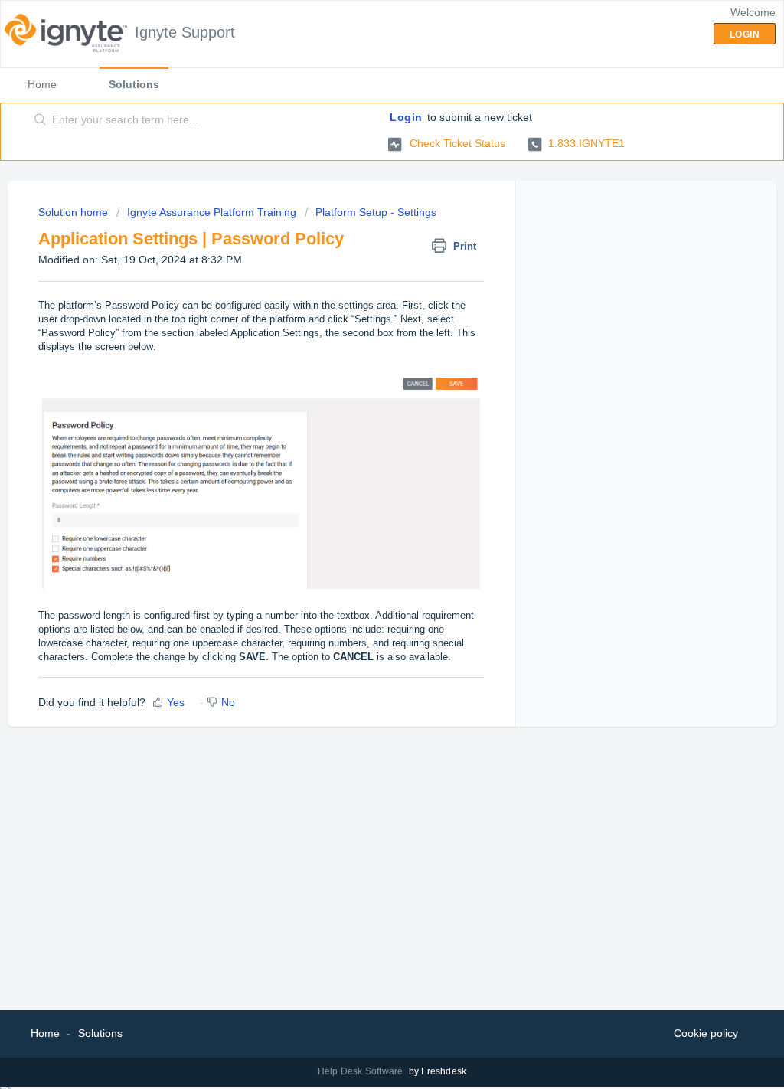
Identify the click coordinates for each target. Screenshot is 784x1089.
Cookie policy (706, 1033)
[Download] (363, 347)
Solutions (134, 84)
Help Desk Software (362, 1071)
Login (406, 117)
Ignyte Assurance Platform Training (211, 212)
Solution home (74, 212)
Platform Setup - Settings (375, 212)
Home (42, 84)
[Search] (40, 120)
